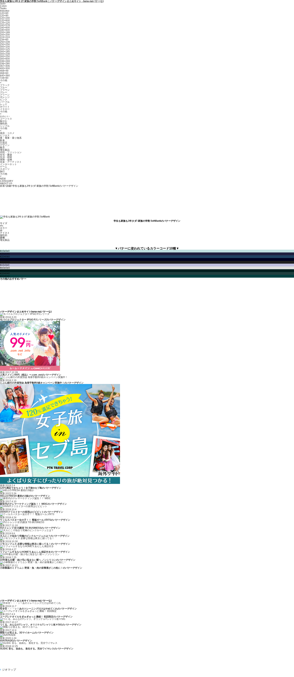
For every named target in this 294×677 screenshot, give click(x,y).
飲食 (2, 140)
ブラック (5, 85)
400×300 (5, 68)
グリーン (5, 94)
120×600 (5, 20)
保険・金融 (6, 159)
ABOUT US (6, 183)
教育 (2, 147)
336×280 (5, 63)
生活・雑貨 (6, 157)
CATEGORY (6, 181)
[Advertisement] (147, 200)
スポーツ (5, 169)
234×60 (4, 39)
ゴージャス (6, 118)
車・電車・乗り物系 (11, 138)
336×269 (5, 61)
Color (3, 6)
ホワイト (5, 106)
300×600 (5, 58)
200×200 (5, 34)
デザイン (5, 145)
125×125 (5, 22)
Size (2, 3)
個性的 (3, 123)
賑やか (3, 121)
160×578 (5, 25)
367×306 (5, 66)
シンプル (5, 126)
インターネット (8, 164)
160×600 (5, 27)
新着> (3, 185)
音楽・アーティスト (11, 162)
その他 (3, 80)
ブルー (3, 87)
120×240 (5, 18)
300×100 (5, 46)
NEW (3, 178)
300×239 (5, 54)
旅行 (2, 171)
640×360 (5, 75)
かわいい (5, 116)
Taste (3, 8)
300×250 (5, 56)
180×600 (5, 30)
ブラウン (5, 90)
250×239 (5, 42)
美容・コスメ (7, 133)
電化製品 (5, 150)
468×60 (4, 73)
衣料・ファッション (11, 152)
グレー (3, 92)
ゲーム (3, 166)
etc (1, 225)
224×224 (5, 37)
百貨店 (3, 142)
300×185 (5, 51)
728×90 (4, 78)
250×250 (5, 44)
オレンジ (5, 97)
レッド (3, 104)
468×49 (4, 70)
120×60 (4, 13)
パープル (5, 102)
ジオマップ (9, 669)
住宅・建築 (6, 154)
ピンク (3, 99)
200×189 (5, 32)
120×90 (4, 15)
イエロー (5, 109)
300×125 (5, 49)
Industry (4, 10)
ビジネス (5, 135)
